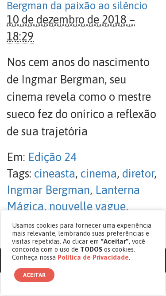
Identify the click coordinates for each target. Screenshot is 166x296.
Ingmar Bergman (48, 190)
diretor (138, 173)
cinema (99, 173)
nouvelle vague (87, 206)
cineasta (54, 173)
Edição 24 (52, 157)
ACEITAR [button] (34, 275)
